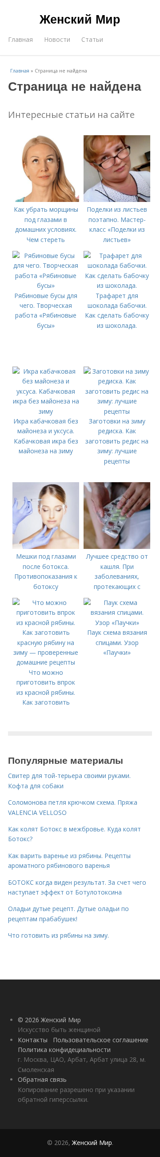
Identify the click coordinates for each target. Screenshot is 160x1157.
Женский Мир (80, 18)
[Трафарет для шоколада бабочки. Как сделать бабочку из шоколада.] (117, 285)
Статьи (92, 39)
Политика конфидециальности (64, 1049)
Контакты (33, 1040)
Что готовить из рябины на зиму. (58, 935)
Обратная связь (42, 1079)
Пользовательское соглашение (100, 1040)
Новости (57, 39)
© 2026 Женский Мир (49, 1020)
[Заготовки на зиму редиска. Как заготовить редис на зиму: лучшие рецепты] (117, 411)
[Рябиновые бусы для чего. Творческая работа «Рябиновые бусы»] (45, 285)
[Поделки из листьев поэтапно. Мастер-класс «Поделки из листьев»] (117, 199)
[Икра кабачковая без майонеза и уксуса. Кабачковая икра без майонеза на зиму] (45, 411)
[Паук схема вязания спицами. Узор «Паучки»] (117, 622)
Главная (20, 39)
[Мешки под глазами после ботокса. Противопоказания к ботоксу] (45, 546)
